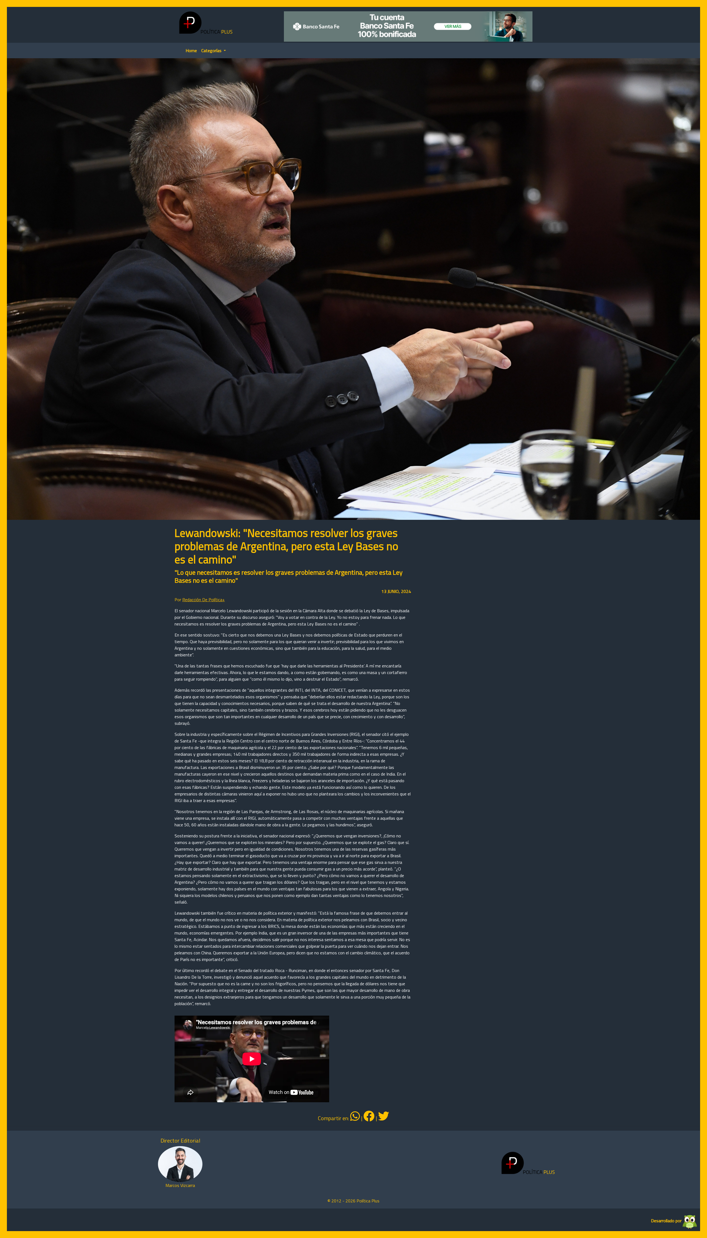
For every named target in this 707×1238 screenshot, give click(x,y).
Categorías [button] (212, 50)
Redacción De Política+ (203, 599)
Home (191, 50)
